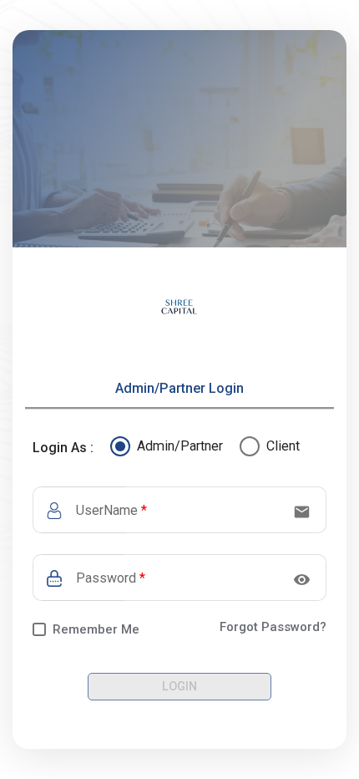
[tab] (179, 389)
